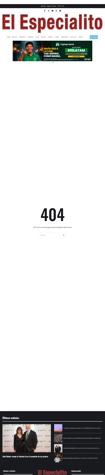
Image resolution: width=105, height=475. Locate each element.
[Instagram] (56, 11)
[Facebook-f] (45, 11)
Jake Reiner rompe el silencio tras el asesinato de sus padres (25, 456)
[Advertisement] (50, 394)
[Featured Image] (26, 438)
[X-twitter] (49, 11)
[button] (2, 50)
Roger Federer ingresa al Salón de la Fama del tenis (80, 458)
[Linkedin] (60, 11)
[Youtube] (52, 11)
